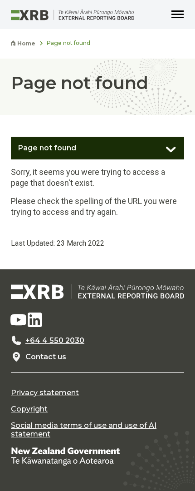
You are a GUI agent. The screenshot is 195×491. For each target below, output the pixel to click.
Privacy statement (45, 393)
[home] (97, 291)
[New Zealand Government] (65, 455)
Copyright (29, 409)
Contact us (45, 357)
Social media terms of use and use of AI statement (83, 430)
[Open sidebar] (166, 146)
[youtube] (18, 320)
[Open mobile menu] (178, 14)
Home (25, 43)
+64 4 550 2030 (54, 341)
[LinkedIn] (34, 320)
